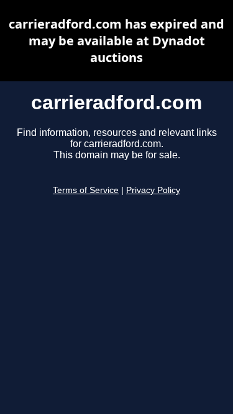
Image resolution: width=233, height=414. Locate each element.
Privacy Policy (153, 190)
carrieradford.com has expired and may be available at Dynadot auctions (116, 41)
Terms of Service (86, 190)
